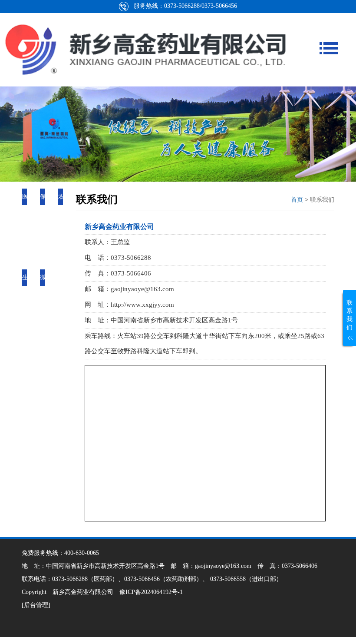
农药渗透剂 (61, 229)
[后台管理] (36, 605)
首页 (297, 199)
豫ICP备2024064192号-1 (151, 592)
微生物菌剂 (43, 310)
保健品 (43, 213)
